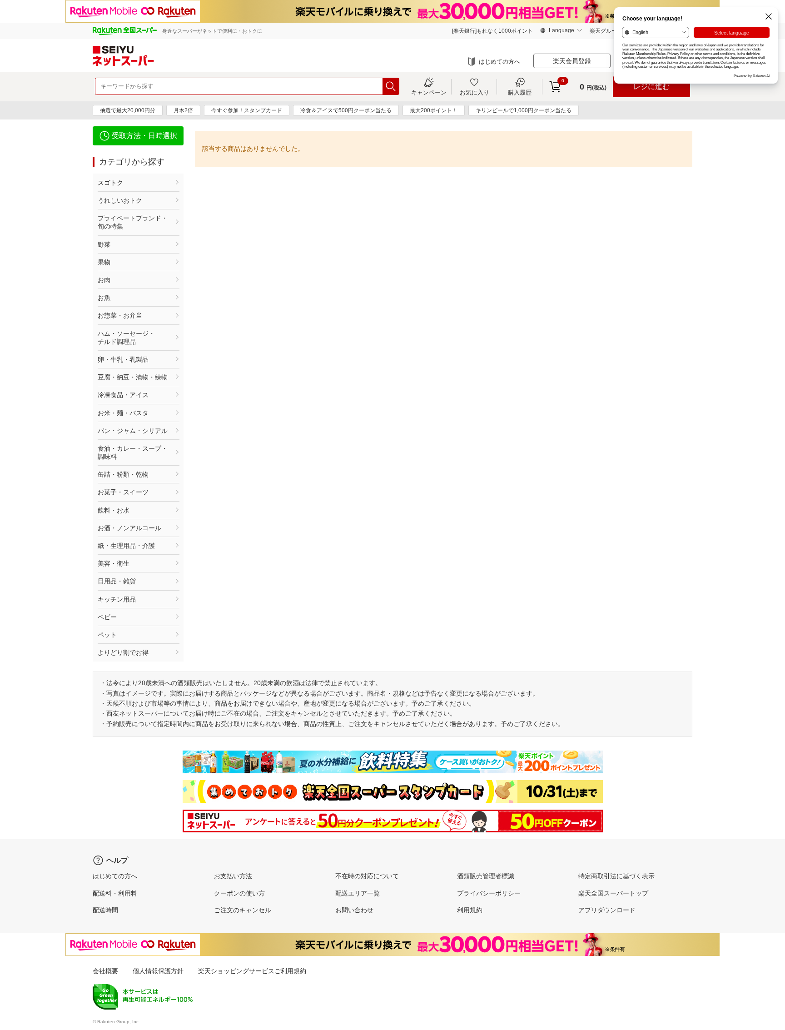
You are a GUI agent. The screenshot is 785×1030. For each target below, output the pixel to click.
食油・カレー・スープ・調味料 (133, 452)
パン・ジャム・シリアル (133, 430)
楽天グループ (606, 31)
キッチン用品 (117, 599)
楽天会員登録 (572, 61)
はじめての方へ (499, 62)
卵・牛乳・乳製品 (123, 359)
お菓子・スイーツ (123, 492)
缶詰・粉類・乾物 (123, 474)
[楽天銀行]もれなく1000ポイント (492, 31)
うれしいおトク (120, 200)
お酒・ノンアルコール (129, 528)
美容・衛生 (113, 563)
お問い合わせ (354, 910)
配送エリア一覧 (357, 893)
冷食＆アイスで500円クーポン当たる (346, 110)
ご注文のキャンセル (242, 910)
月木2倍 (183, 110)
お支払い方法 (233, 876)
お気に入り (474, 92)
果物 (104, 262)
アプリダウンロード (607, 910)
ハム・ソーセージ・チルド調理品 (126, 337)
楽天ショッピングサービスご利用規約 (252, 971)
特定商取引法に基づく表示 (616, 876)
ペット (107, 634)
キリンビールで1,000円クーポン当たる (523, 110)
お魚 (104, 297)
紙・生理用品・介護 (126, 545)
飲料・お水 (113, 510)
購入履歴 (520, 92)
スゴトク (110, 182)
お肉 (104, 280)
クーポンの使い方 (239, 893)
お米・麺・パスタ (123, 413)
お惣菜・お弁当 (120, 315)
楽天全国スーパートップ (613, 893)
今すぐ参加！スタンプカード (246, 110)
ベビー (107, 617)
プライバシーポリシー (489, 893)
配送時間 (105, 910)
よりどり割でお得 (123, 652)
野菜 (104, 244)
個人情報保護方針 (158, 971)
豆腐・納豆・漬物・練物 (133, 377)
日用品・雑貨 (117, 581)
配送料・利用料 (115, 893)
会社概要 (105, 971)
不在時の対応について (367, 876)
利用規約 (469, 910)
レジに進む (651, 86)
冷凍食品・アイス (123, 394)
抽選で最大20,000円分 (127, 110)
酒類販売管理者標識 (485, 876)
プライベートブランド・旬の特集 (133, 222)
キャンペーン (429, 92)
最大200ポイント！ (433, 110)
